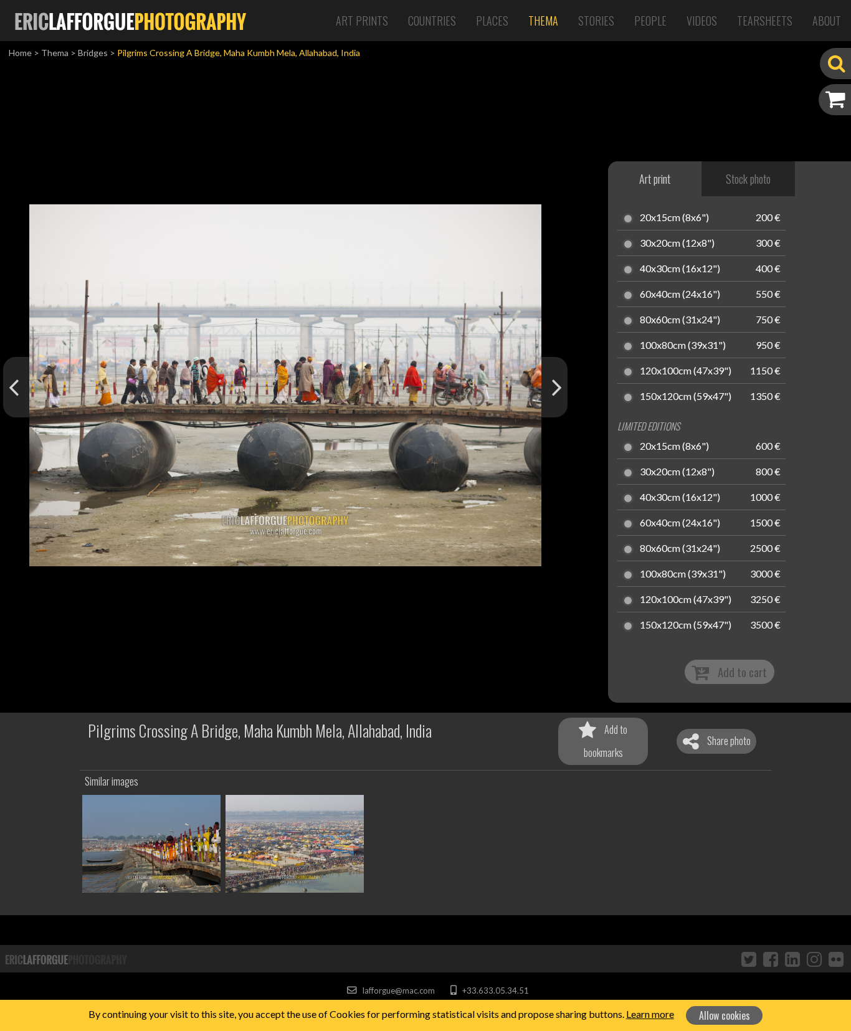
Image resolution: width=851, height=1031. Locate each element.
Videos (702, 20)
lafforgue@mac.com (397, 990)
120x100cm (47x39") (685, 371)
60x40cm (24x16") (680, 295)
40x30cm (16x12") (680, 269)
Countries (432, 20)
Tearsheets (764, 20)
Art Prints (362, 20)
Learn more (650, 1014)
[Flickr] (836, 958)
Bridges (93, 52)
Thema (543, 20)
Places (492, 20)
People (650, 20)
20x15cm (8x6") (674, 218)
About (826, 20)
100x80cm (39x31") (683, 346)
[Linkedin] (792, 958)
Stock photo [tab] (748, 179)
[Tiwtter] (748, 958)
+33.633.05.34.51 (494, 990)
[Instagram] (814, 958)
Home (20, 52)
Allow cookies (724, 1015)
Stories (596, 20)
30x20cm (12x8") (677, 244)
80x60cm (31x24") (680, 320)
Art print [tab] (654, 179)
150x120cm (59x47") (685, 397)
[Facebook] (770, 958)
